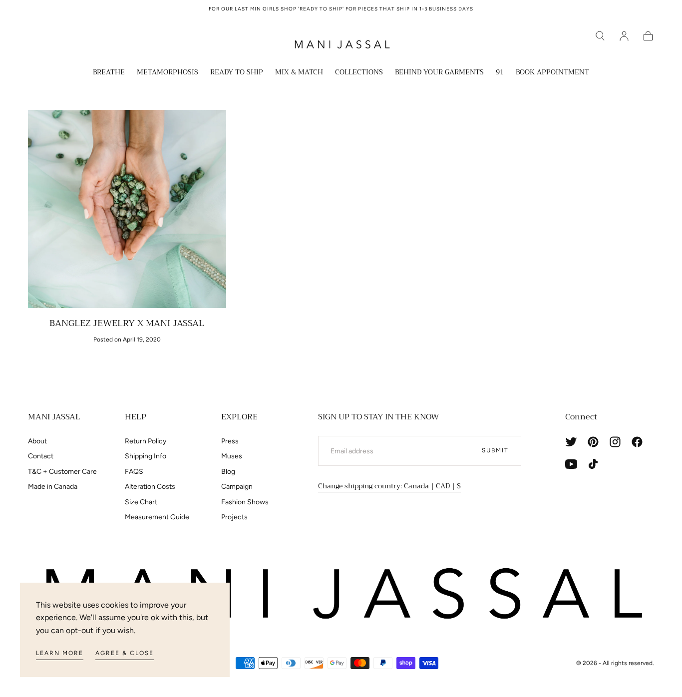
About (37, 441)
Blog (228, 471)
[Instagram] (615, 442)
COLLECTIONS (359, 73)
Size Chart (141, 502)
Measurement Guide (157, 517)
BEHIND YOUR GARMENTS (439, 73)
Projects (234, 517)
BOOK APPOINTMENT (552, 73)
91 (500, 73)
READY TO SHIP (236, 73)
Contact (40, 456)
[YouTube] (571, 464)
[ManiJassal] (341, 594)
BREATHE (109, 73)
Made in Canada (52, 486)
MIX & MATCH (299, 73)
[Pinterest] (593, 442)
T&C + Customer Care (62, 471)
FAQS (134, 471)
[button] (600, 36)
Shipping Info (145, 456)
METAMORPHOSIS (167, 73)
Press (230, 441)
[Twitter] (571, 442)
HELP (135, 417)
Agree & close (124, 653)
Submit (495, 450)
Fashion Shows (245, 502)
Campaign (237, 486)
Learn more (59, 653)
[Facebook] (637, 442)
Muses (231, 456)
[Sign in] (624, 36)
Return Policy (145, 441)
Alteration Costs (150, 486)
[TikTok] (593, 464)
